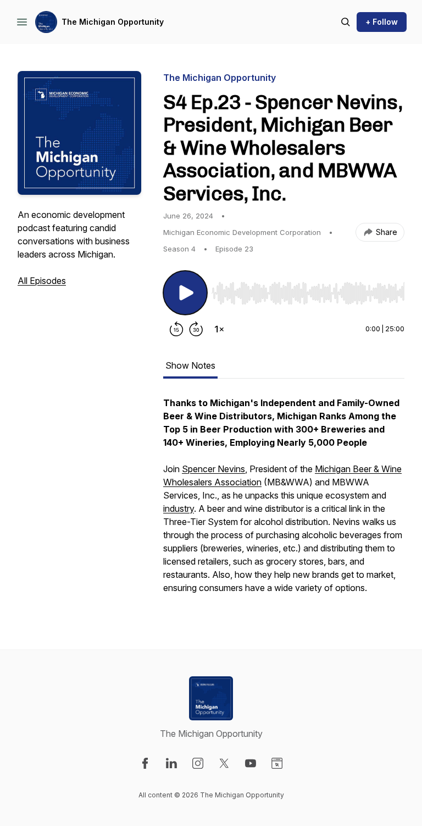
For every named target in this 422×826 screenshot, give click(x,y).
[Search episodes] (345, 22)
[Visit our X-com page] (224, 763)
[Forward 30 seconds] (196, 329)
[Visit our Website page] (276, 763)
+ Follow (381, 21)
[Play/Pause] (185, 293)
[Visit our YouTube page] (250, 763)
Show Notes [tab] (190, 365)
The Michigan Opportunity (113, 21)
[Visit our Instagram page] (197, 763)
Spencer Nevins (213, 468)
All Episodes (42, 280)
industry (178, 508)
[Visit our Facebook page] (145, 763)
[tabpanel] (283, 500)
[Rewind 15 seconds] (176, 329)
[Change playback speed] (219, 329)
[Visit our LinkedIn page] (171, 763)
